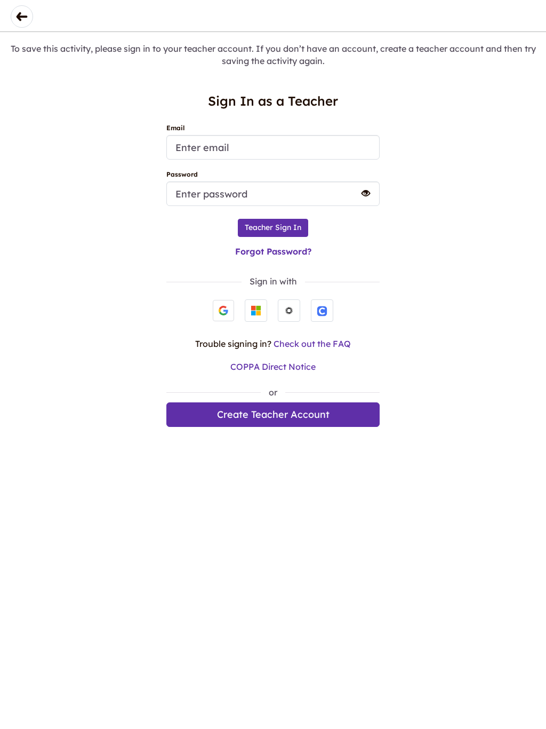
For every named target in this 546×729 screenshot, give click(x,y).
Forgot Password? (273, 251)
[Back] (22, 16)
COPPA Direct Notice (273, 366)
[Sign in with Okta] (289, 310)
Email (175, 128)
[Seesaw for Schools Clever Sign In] (322, 310)
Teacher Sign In (273, 227)
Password (182, 174)
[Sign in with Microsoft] (256, 310)
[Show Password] (361, 193)
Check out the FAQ (312, 343)
